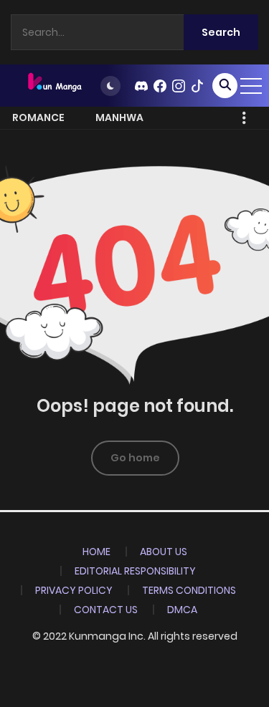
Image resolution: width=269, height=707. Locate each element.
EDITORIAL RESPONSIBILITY (135, 571)
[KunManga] (54, 85)
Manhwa (119, 117)
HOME (96, 551)
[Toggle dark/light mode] (110, 86)
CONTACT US (106, 609)
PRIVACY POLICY (74, 590)
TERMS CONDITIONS (189, 590)
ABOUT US (163, 551)
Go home (135, 458)
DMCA (182, 609)
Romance (38, 117)
